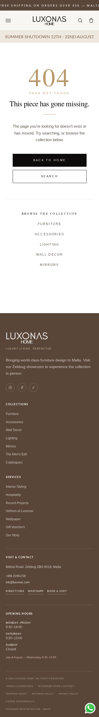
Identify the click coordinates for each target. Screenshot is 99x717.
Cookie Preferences (20, 701)
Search (49, 176)
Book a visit (57, 591)
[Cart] (91, 20)
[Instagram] (10, 387)
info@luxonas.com (18, 582)
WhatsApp (36, 591)
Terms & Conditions (19, 686)
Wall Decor (49, 254)
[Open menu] (8, 20)
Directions (15, 591)
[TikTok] (33, 387)
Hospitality (13, 495)
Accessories (49, 234)
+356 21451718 (16, 575)
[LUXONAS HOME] (49, 21)
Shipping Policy (16, 694)
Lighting (49, 244)
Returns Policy (43, 694)
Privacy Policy (69, 694)
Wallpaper (13, 519)
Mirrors (49, 265)
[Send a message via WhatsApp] (90, 708)
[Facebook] (21, 387)
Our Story (12, 535)
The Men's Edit (16, 454)
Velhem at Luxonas (19, 511)
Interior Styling (16, 487)
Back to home (49, 160)
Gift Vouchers (15, 527)
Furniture (49, 224)
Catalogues (14, 462)
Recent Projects (17, 503)
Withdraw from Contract (56, 686)
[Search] (80, 20)
